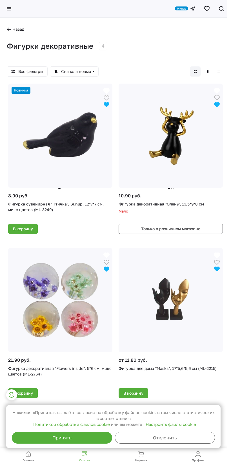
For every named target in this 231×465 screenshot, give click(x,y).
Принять (61, 438)
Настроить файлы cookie (171, 424)
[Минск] (192, 8)
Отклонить (165, 438)
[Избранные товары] (207, 9)
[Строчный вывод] (207, 71)
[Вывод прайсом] (219, 71)
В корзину (23, 228)
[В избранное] (106, 97)
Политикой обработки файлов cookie (71, 424)
